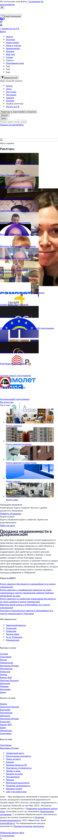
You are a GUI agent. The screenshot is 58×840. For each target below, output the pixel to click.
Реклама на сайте (14, 773)
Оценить (10, 97)
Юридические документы (18, 756)
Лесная (3, 659)
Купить (9, 85)
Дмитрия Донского (9, 680)
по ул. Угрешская (14, 637)
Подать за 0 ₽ (12, 106)
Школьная (5, 683)
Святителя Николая (9, 706)
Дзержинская (6, 662)
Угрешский (11, 628)
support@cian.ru (7, 823)
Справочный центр (15, 753)
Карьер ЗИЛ (6, 677)
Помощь (10, 779)
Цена (3, 118)
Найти (21, 124)
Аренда (9, 36)
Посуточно (11, 91)
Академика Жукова (9, 665)
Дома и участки (13, 45)
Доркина (4, 686)
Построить (11, 94)
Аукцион (10, 762)
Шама (3, 692)
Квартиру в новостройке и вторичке (18, 111)
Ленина (3, 674)
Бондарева (5, 689)
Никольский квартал (16, 625)
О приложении (7, 835)
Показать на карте (9, 124)
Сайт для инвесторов (16, 791)
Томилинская (6, 668)
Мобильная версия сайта (12, 832)
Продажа (10, 39)
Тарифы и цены (13, 770)
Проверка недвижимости (18, 785)
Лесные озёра (12, 634)
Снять (9, 88)
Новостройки (12, 42)
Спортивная (5, 656)
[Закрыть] (2, 7)
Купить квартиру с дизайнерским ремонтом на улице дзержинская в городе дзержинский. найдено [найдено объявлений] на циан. (27, 592)
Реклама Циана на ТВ (16, 764)
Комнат (4, 115)
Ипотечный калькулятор (17, 782)
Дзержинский (12, 640)
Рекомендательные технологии (29, 826)
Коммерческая (13, 48)
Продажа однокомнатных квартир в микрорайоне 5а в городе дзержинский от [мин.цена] (26, 612)
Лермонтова (6, 730)
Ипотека (10, 51)
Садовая (4, 653)
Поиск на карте (13, 759)
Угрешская (11, 631)
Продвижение (12, 776)
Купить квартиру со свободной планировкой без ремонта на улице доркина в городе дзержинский (28, 600)
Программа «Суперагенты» (19, 767)
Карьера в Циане (14, 788)
